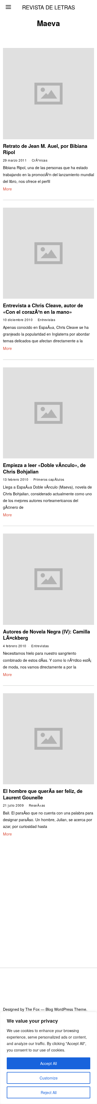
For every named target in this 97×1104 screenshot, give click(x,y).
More (7, 188)
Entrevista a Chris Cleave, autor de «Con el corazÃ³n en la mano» (43, 308)
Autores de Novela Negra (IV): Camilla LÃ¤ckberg (46, 635)
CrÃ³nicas (40, 160)
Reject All (49, 1092)
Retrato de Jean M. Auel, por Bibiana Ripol (45, 149)
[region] (48, 1058)
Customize (49, 1078)
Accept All (48, 1063)
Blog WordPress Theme (66, 1009)
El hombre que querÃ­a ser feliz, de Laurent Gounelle (42, 794)
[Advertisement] (48, 895)
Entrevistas (47, 319)
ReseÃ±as (37, 805)
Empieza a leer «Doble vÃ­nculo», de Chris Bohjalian (44, 468)
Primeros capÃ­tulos (48, 479)
